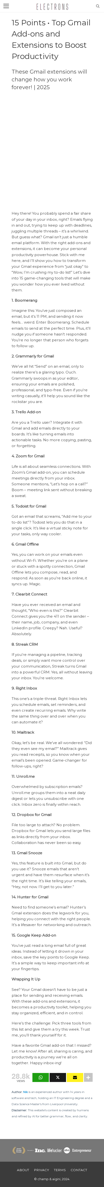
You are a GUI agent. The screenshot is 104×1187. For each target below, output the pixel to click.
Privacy (41, 1170)
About (23, 1170)
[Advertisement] (52, 150)
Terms (60, 1170)
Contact (79, 1170)
